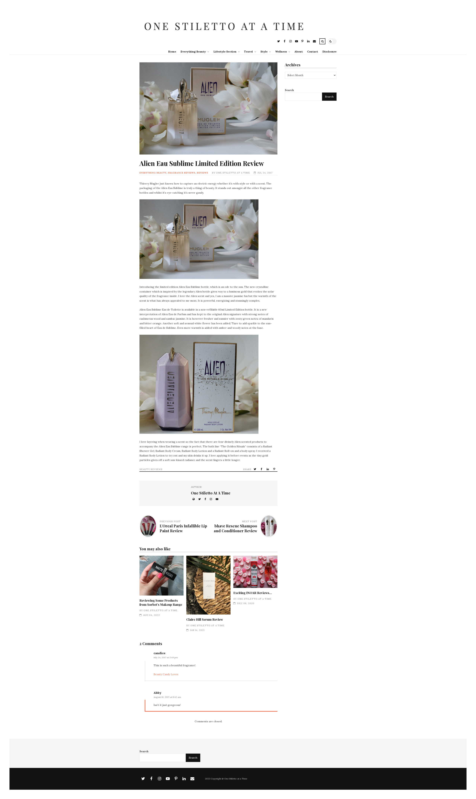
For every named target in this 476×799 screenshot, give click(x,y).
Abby (157, 693)
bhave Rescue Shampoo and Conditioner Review (235, 528)
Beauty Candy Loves (166, 674)
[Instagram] (290, 41)
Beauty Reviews (151, 469)
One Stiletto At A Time (233, 172)
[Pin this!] (274, 469)
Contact (312, 51)
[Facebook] (284, 41)
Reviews (202, 172)
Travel (248, 51)
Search (289, 90)
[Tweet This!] (255, 469)
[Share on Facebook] (261, 469)
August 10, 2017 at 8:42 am (167, 697)
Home (172, 51)
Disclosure (329, 51)
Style (264, 51)
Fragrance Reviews (181, 172)
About (299, 51)
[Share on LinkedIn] (268, 469)
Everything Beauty (193, 51)
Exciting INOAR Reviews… (255, 572)
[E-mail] (314, 41)
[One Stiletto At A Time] (225, 35)
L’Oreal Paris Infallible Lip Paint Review (183, 528)
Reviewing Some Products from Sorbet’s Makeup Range (161, 576)
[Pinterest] (302, 41)
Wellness (281, 51)
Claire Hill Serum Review (208, 585)
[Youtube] (296, 41)
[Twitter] (279, 41)
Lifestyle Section (225, 51)
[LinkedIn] (308, 41)
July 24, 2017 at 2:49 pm (166, 657)
